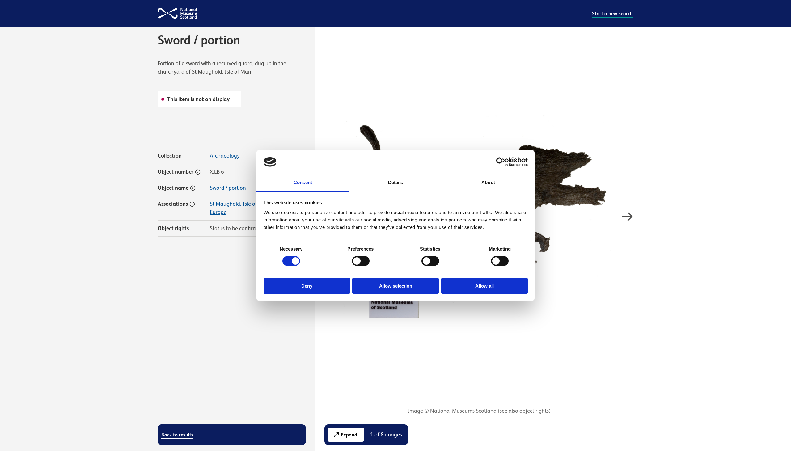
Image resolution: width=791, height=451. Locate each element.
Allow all (484, 286)
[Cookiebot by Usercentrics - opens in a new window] (501, 161)
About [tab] (488, 182)
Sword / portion (228, 188)
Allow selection (395, 286)
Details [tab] (395, 182)
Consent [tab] (303, 182)
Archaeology (225, 156)
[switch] (361, 261)
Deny (306, 286)
